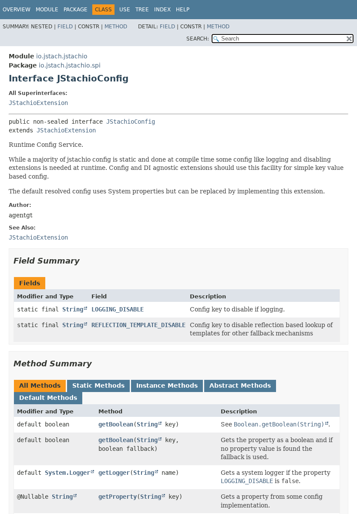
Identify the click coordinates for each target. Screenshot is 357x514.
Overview (16, 10)
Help (182, 10)
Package (76, 10)
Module (47, 10)
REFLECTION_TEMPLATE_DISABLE (138, 324)
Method (115, 27)
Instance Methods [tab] (167, 385)
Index (162, 10)
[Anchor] (85, 260)
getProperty (117, 496)
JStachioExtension (38, 102)
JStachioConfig (130, 121)
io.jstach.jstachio (62, 56)
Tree (142, 10)
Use (124, 10)
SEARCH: (197, 39)
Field (65, 27)
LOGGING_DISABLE (117, 309)
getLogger (114, 472)
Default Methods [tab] (48, 397)
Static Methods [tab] (98, 385)
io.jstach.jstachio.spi (70, 65)
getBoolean (115, 424)
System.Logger (67, 472)
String (72, 309)
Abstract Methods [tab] (240, 385)
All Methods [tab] (40, 385)
